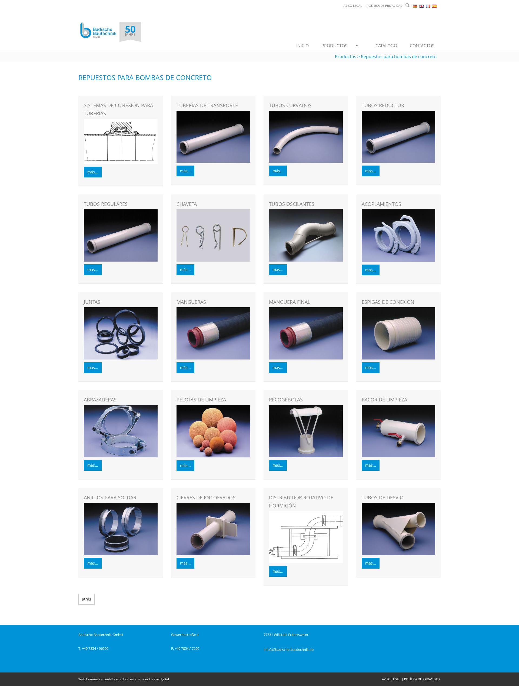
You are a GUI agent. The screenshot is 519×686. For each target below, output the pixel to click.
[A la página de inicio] (110, 32)
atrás (86, 599)
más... (92, 171)
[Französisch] (428, 6)
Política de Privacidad (422, 679)
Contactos (422, 46)
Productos (334, 46)
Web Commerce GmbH (95, 679)
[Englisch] (421, 6)
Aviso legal (391, 679)
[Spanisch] (434, 6)
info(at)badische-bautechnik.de (289, 649)
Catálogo (386, 46)
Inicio (302, 46)
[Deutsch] (415, 6)
